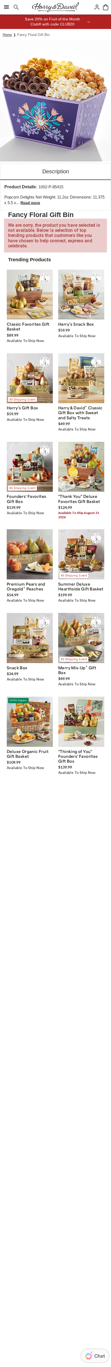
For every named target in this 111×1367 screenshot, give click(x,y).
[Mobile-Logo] (55, 7)
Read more (30, 203)
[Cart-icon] (105, 7)
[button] (55, 21)
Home (7, 35)
